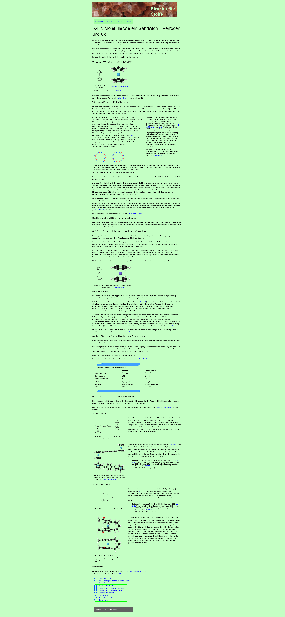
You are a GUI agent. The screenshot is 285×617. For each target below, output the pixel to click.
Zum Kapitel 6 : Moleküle (107, 586)
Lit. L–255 (172, 444)
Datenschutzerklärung (110, 609)
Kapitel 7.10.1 (144, 359)
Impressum (98, 609)
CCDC (149, 466)
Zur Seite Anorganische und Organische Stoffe (114, 581)
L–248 (116, 91)
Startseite (99, 22)
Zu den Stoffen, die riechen (107, 583)
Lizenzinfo (117, 573)
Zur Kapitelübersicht (105, 598)
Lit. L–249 (134, 135)
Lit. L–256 (142, 491)
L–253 (112, 287)
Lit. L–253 (171, 326)
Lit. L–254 (128, 332)
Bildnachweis (124, 91)
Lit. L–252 (142, 302)
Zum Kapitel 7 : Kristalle (106, 592)
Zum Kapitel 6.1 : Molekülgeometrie (110, 590)
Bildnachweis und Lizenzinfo (136, 571)
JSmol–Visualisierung (164, 407)
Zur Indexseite (103, 600)
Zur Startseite (103, 595)
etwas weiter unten (135, 214)
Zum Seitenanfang (105, 578)
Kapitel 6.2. (159, 155)
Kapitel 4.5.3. (99, 210)
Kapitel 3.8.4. (121, 98)
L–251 (153, 127)
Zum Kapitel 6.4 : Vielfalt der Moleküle (111, 588)
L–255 (104, 479)
